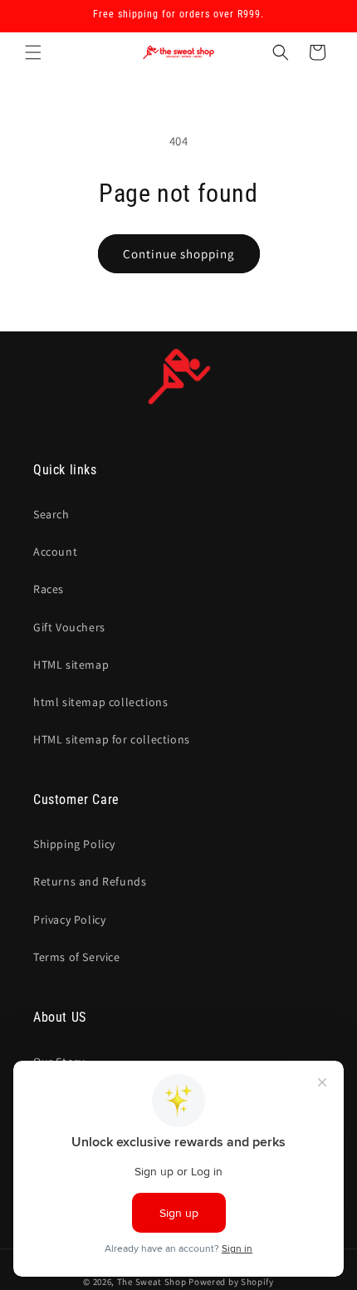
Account (55, 551)
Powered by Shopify (231, 1282)
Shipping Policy (74, 843)
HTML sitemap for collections (111, 739)
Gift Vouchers (69, 627)
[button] (33, 52)
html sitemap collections (100, 701)
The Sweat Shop (152, 1282)
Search (51, 514)
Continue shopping (179, 254)
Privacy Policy (69, 919)
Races (48, 588)
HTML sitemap (71, 664)
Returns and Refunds (89, 881)
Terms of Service (76, 956)
